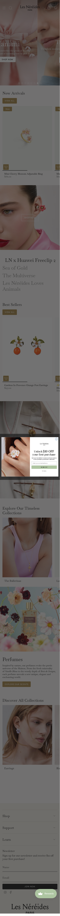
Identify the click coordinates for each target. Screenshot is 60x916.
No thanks (44, 470)
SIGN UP (44, 467)
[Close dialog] (56, 439)
